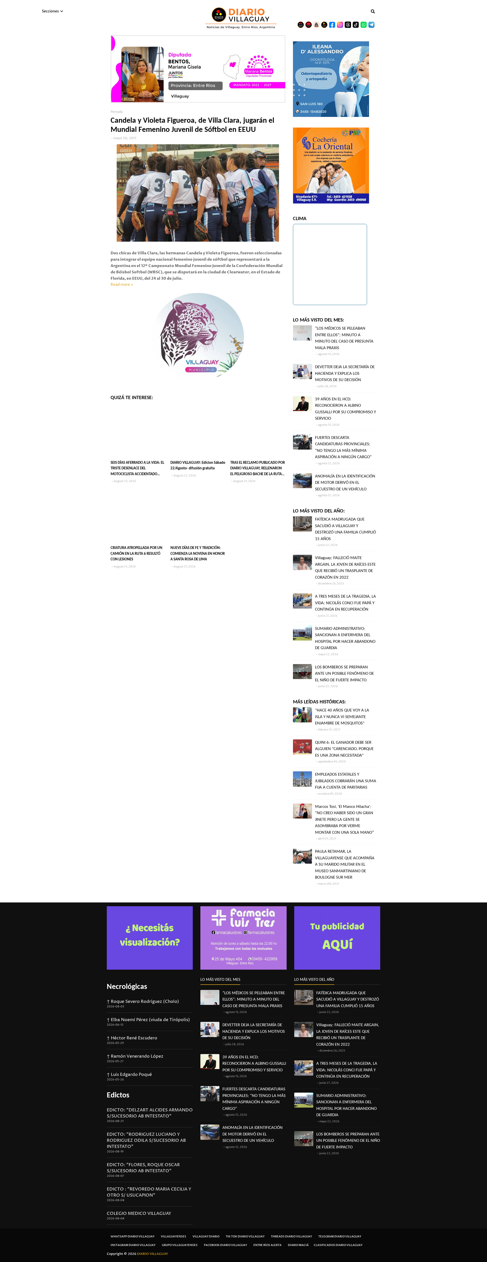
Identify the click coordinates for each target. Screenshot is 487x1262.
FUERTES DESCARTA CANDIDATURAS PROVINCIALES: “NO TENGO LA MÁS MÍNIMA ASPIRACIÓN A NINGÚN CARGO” (343, 447)
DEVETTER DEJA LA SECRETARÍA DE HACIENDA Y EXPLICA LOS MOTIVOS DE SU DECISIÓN (345, 373)
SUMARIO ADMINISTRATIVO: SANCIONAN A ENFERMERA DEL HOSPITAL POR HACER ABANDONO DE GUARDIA (345, 638)
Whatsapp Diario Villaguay (132, 1236)
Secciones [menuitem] (50, 11)
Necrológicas (127, 987)
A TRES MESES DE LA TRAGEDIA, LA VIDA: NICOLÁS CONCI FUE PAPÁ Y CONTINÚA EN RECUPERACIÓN (345, 603)
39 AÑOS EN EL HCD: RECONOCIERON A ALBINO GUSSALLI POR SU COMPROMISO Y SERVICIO (345, 409)
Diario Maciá (298, 1245)
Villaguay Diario (206, 1236)
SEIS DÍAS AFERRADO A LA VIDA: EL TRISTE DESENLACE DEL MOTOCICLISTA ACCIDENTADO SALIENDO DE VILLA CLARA (137, 469)
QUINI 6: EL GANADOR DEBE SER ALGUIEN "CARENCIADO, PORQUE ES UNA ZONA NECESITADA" (344, 749)
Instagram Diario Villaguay (133, 1245)
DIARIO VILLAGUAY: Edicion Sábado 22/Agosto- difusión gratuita (197, 466)
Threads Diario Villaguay (291, 1236)
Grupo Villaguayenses (180, 1245)
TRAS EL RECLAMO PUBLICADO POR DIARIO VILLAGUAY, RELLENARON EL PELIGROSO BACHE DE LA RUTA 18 (257, 469)
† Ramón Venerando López (135, 1056)
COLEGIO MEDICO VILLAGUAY (139, 1214)
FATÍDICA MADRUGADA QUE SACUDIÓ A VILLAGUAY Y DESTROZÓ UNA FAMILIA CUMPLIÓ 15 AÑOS (345, 529)
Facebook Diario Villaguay (225, 1245)
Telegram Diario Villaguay (339, 1236)
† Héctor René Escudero (132, 1038)
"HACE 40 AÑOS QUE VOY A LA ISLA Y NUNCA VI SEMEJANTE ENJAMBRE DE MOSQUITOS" (342, 716)
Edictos (118, 1095)
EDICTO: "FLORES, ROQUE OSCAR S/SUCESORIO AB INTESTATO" (143, 1168)
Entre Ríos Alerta (267, 1245)
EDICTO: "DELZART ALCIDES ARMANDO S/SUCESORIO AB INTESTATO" (150, 1113)
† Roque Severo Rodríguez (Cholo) (143, 1002)
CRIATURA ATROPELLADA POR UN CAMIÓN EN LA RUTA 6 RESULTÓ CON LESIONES (136, 553)
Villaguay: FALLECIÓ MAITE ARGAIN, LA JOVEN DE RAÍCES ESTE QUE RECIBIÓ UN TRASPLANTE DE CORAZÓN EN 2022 (345, 568)
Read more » (122, 284)
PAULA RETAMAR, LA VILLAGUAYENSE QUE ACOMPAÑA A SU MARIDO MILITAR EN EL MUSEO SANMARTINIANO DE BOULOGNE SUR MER (344, 864)
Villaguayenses (173, 1236)
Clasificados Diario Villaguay (338, 1245)
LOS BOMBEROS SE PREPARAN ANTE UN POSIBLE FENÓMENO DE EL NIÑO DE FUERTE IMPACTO (344, 673)
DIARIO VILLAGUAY (152, 1254)
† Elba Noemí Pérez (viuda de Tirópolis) (148, 1020)
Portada (117, 112)
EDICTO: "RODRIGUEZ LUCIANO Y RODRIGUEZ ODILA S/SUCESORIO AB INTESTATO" (146, 1140)
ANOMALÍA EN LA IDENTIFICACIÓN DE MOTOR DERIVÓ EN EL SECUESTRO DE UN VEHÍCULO (345, 482)
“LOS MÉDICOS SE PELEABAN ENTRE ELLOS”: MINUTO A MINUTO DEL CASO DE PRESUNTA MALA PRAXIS (344, 338)
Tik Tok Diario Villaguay (245, 1236)
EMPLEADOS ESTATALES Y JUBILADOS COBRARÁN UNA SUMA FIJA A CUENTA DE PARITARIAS (345, 781)
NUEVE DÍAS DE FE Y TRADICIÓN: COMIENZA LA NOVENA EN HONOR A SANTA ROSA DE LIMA (197, 553)
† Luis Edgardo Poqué (129, 1075)
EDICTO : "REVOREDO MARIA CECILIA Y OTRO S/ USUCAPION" (149, 1192)
